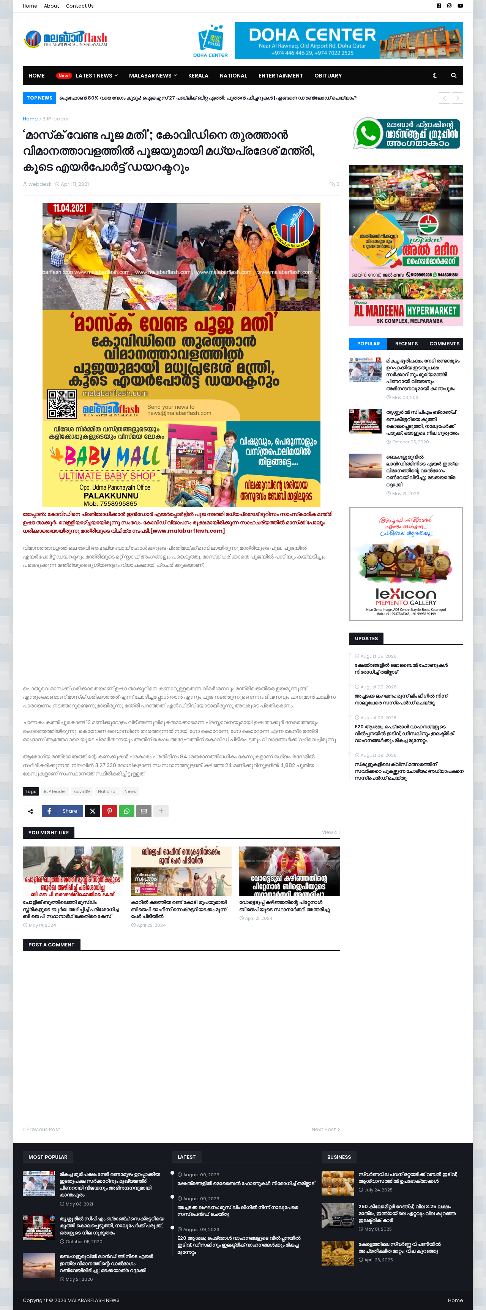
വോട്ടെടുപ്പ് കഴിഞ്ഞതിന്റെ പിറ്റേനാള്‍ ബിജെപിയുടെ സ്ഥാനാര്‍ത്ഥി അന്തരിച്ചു (284, 906)
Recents (406, 343)
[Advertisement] (181, 622)
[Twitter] (92, 811)
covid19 (82, 791)
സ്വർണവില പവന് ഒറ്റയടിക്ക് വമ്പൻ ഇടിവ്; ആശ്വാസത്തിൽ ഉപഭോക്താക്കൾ (407, 1178)
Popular (368, 343)
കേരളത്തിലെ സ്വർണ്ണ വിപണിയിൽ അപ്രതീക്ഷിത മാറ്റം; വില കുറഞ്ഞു (399, 1248)
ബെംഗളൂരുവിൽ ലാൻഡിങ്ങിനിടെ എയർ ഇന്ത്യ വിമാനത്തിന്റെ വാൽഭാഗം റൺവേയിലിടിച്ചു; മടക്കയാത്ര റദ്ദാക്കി (422, 471)
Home (30, 6)
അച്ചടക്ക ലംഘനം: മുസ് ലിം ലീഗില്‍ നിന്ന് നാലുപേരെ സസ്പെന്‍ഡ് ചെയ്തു (401, 699)
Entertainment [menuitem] (281, 75)
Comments (444, 343)
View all (331, 832)
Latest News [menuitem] (94, 75)
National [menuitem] (233, 75)
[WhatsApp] (126, 811)
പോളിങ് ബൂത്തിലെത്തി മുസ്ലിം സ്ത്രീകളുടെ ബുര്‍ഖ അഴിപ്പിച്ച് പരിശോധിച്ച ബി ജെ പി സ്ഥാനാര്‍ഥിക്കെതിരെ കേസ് (71, 909)
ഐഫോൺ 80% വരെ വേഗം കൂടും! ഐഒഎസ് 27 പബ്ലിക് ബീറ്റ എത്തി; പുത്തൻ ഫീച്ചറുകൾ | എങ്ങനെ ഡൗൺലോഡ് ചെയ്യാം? (208, 97)
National (107, 791)
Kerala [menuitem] (198, 75)
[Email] (143, 811)
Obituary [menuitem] (328, 75)
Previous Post (43, 1129)
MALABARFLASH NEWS (94, 1300)
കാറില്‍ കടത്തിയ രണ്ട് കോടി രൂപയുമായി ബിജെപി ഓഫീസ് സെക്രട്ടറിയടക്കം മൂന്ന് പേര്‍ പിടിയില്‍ (179, 909)
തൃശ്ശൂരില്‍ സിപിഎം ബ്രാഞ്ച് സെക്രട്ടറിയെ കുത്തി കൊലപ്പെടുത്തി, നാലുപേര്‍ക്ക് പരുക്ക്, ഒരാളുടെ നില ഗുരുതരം (422, 423)
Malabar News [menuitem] (150, 75)
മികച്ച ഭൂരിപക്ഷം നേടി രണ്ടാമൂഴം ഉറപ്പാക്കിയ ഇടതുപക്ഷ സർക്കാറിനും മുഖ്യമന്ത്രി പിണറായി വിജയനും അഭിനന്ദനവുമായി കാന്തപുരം (422, 375)
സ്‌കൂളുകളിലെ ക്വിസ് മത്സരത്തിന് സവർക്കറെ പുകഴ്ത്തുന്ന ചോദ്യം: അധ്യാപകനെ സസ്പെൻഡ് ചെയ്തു (409, 771)
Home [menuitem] (36, 75)
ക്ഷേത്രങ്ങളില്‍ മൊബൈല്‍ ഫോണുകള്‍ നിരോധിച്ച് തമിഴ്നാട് (401, 669)
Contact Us (80, 6)
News (130, 791)
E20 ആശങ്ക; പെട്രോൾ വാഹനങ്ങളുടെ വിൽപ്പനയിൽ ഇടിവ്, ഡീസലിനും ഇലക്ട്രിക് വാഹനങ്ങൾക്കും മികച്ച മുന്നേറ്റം (404, 733)
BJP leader (56, 118)
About (51, 6)
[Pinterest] (109, 811)
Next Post (324, 1129)
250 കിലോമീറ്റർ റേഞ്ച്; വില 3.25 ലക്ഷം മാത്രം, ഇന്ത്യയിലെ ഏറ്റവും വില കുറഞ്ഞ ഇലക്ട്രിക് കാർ (407, 1213)
